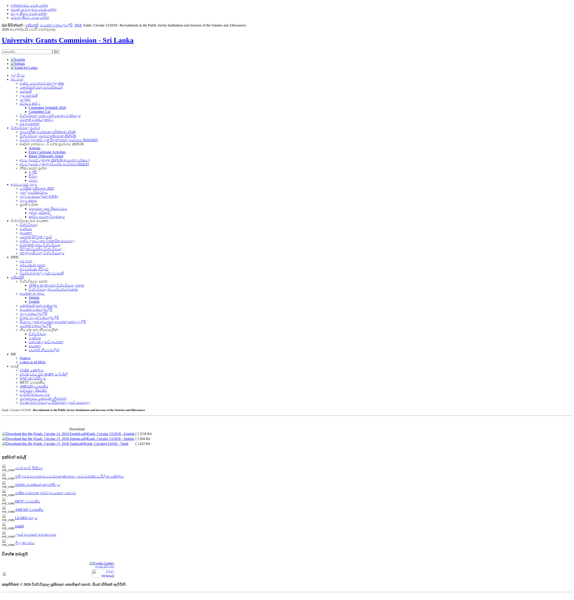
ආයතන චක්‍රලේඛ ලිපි (56, 25)
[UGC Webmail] (103, 573)
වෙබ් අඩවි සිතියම (29, 468)
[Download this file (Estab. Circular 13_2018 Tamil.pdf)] (43, 444)
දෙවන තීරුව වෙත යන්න (30, 18)
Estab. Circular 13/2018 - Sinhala (110, 439)
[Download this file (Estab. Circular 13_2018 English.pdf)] (44, 434)
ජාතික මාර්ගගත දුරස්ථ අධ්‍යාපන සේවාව (45, 493)
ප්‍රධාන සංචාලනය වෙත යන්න (34, 9)
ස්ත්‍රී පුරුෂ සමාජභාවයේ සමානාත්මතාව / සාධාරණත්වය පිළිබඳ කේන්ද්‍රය (69, 476)
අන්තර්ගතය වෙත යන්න (29, 5)
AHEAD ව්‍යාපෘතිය (29, 510)
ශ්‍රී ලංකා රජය (25, 543)
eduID (19, 526)
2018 (78, 25)
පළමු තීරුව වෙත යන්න (29, 13)
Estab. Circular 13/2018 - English (111, 434)
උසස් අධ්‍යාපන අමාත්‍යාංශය (35, 534)
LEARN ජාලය (26, 518)
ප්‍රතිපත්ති (31, 25)
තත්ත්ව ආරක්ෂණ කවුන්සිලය (37, 485)
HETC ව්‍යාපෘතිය (27, 501)
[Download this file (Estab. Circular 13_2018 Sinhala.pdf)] (44, 439)
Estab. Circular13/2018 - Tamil (106, 444)
